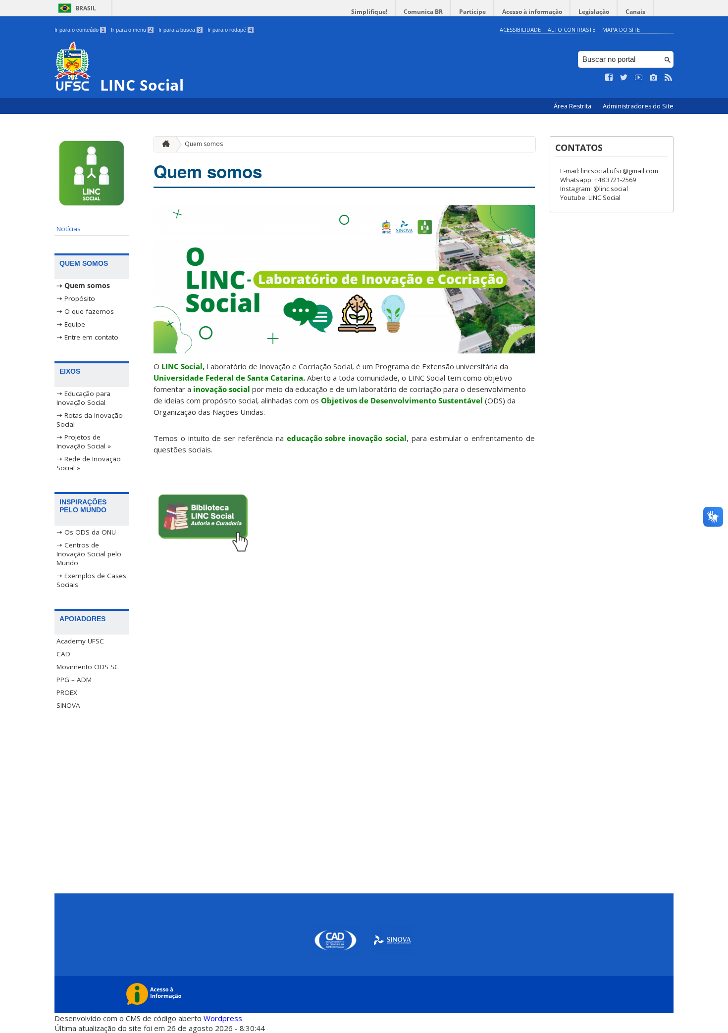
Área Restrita (573, 106)
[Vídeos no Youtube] (639, 78)
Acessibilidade (520, 29)
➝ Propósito (75, 298)
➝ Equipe (70, 324)
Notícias (68, 228)
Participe (472, 11)
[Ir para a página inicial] (163, 144)
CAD (63, 653)
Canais (635, 11)
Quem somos (204, 144)
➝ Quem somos (83, 285)
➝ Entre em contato (87, 337)
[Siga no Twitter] (624, 78)
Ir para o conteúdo (79, 30)
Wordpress (223, 1018)
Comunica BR (423, 11)
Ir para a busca (179, 30)
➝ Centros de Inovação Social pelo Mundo (88, 554)
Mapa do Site (621, 29)
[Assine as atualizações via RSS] (669, 78)
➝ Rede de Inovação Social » (88, 463)
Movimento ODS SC (87, 666)
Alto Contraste (571, 29)
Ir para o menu (131, 30)
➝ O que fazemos (85, 311)
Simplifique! (369, 11)
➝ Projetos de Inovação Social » (83, 441)
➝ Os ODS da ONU (86, 532)
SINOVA (68, 705)
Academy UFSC (80, 641)
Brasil (85, 8)
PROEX (66, 692)
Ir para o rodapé (230, 30)
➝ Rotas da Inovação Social (89, 420)
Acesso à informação (532, 11)
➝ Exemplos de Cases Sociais (91, 580)
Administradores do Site (638, 106)
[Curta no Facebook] (609, 78)
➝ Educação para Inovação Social (83, 398)
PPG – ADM (74, 679)
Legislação (593, 11)
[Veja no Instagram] (654, 78)
